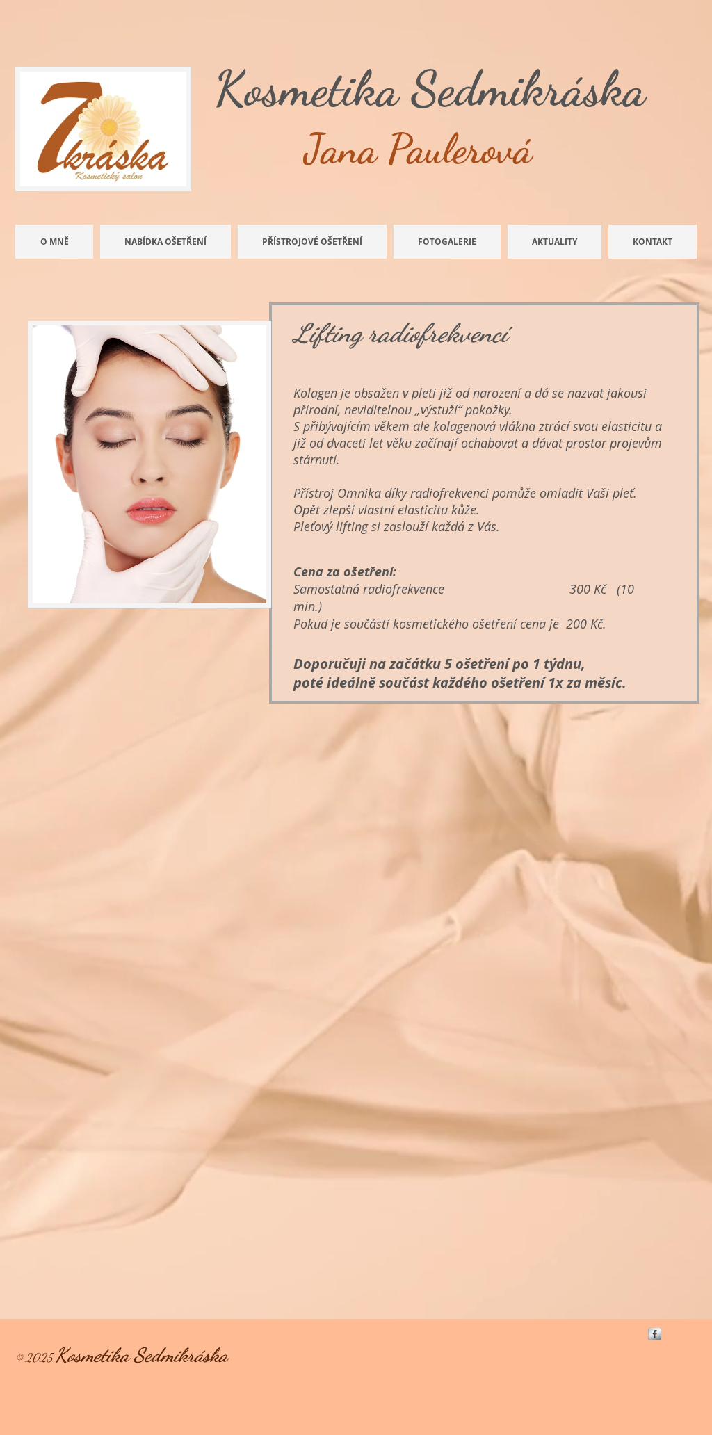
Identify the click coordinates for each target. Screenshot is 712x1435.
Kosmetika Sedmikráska (429, 89)
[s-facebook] (654, 1333)
